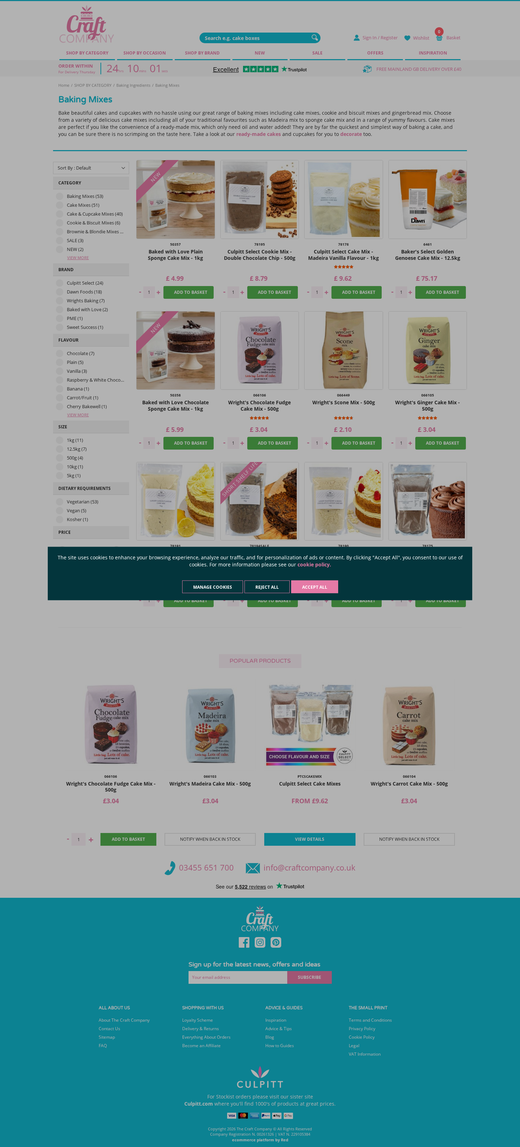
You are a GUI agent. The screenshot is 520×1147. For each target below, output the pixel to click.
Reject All (267, 587)
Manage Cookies (212, 587)
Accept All (314, 587)
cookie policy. (314, 564)
